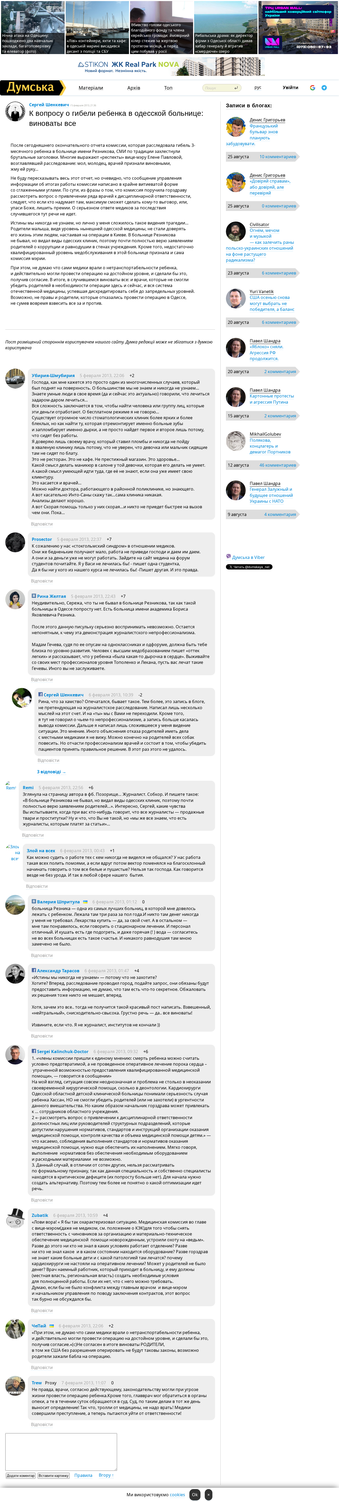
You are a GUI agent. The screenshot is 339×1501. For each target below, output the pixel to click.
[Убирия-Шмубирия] (15, 387)
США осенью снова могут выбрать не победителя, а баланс (272, 303)
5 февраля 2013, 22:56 (61, 788)
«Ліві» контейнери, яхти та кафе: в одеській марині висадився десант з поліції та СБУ (97, 46)
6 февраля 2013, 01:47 (106, 971)
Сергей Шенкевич (49, 105)
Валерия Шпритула (58, 902)
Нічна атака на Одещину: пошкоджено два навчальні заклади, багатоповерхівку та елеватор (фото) (27, 43)
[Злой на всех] (12, 859)
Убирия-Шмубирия (53, 375)
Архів (133, 87)
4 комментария (280, 514)
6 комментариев (279, 273)
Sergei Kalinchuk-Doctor (62, 1051)
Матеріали (91, 87)
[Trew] (15, 1394)
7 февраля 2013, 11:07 (83, 1383)
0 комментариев (279, 206)
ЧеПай (39, 1326)
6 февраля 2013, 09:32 (115, 1051)
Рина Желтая (51, 596)
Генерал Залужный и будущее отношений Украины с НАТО (271, 495)
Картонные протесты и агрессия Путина (272, 399)
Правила (83, 1475)
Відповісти (42, 524)
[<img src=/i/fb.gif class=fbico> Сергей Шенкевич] (22, 706)
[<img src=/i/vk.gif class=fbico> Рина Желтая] (15, 608)
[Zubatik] (15, 1227)
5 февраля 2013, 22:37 (79, 539)
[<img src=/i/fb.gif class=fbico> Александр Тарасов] (15, 982)
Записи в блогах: (249, 105)
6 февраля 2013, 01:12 (114, 902)
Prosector (42, 539)
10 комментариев (278, 157)
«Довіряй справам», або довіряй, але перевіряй (270, 187)
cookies (177, 1495)
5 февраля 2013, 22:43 (93, 596)
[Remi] (10, 788)
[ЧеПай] (15, 1337)
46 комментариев (278, 465)
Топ (168, 87)
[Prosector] (15, 551)
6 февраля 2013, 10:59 (75, 1215)
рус (258, 87)
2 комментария (280, 371)
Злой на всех (41, 851)
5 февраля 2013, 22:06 (102, 375)
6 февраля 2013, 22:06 (81, 1326)
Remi (28, 788)
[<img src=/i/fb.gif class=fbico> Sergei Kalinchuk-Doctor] (15, 1063)
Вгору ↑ (106, 1475)
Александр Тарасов (57, 971)
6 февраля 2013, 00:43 (82, 851)
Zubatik (40, 1215)
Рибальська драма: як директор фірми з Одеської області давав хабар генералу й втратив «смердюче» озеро (224, 43)
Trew (37, 1383)
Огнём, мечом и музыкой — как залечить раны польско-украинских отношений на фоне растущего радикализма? (260, 245)
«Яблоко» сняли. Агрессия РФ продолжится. (266, 352)
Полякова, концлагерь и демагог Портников (270, 446)
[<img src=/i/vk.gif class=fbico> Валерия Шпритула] (15, 913)
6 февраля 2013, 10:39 (111, 695)
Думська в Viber (248, 557)
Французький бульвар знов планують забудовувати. (252, 135)
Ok (195, 1495)
